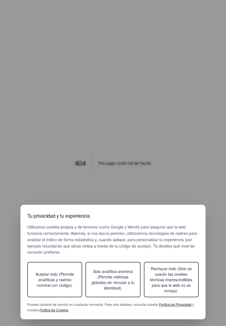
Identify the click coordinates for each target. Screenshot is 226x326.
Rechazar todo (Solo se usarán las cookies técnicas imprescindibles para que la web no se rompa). (171, 279)
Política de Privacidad (175, 304)
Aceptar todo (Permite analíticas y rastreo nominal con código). (55, 279)
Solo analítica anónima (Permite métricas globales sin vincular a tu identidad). (113, 280)
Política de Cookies (53, 309)
